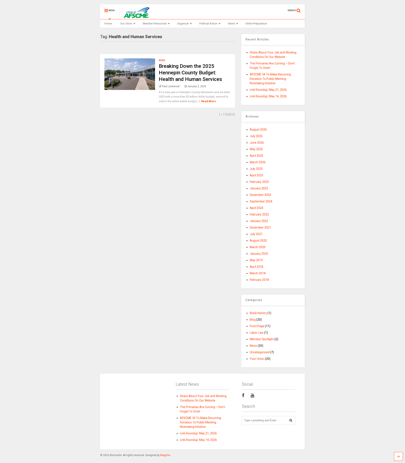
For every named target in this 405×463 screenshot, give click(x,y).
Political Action (208, 23)
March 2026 (258, 162)
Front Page (257, 326)
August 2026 (258, 129)
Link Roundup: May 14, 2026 (268, 96)
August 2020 (258, 240)
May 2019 (256, 260)
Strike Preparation (256, 23)
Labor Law (256, 332)
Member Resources (155, 23)
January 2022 (259, 221)
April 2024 (256, 208)
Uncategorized (259, 352)
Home (108, 23)
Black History (258, 313)
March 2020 (258, 247)
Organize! (183, 23)
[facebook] (243, 395)
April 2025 (256, 175)
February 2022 (259, 214)
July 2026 (256, 136)
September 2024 (261, 201)
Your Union (257, 358)
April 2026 (256, 155)
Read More (208, 101)
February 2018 (259, 279)
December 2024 (260, 195)
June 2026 (257, 142)
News (231, 23)
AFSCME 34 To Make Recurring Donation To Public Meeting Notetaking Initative (270, 79)
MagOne (165, 455)
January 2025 (259, 188)
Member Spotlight (262, 339)
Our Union (126, 23)
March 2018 (258, 273)
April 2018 (256, 266)
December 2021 (260, 227)
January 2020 (259, 253)
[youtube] (252, 395)
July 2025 (256, 168)
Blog (253, 319)
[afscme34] (134, 16)
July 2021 (256, 234)
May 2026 (256, 149)
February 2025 (259, 181)
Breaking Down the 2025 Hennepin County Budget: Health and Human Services (190, 72)
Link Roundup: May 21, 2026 (268, 89)
